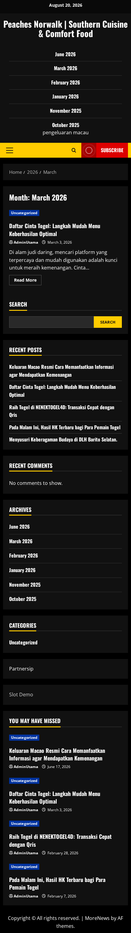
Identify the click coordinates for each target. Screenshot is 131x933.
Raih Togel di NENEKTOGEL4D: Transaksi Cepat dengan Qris (60, 840)
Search (18, 304)
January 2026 (65, 96)
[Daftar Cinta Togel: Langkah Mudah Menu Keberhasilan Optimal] (65, 780)
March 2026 (65, 68)
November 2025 (65, 110)
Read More (27, 281)
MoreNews (97, 918)
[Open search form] (74, 150)
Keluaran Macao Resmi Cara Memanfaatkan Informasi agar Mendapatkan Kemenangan (61, 370)
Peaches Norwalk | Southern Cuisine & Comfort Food (65, 28)
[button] (9, 150)
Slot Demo (21, 694)
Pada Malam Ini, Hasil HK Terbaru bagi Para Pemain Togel (64, 427)
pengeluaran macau (66, 132)
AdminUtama (26, 242)
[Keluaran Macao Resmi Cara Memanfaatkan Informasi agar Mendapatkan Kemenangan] (65, 737)
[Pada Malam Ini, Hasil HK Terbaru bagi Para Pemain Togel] (65, 866)
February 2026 (65, 82)
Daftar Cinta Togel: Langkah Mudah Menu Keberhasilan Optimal (54, 229)
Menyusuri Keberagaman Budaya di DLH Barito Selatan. (63, 439)
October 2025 (65, 125)
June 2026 (65, 54)
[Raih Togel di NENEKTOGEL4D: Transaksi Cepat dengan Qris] (65, 823)
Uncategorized (24, 212)
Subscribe (112, 149)
